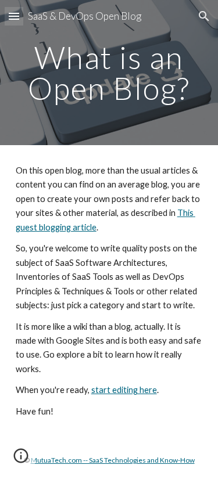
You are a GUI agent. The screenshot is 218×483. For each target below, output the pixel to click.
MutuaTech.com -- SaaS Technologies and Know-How (113, 460)
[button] (14, 16)
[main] (109, 73)
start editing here (124, 390)
